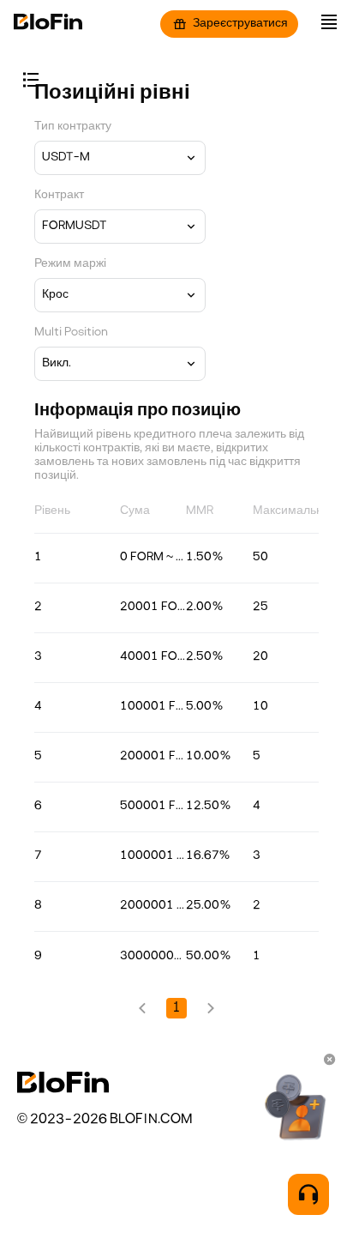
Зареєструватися (240, 23)
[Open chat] (308, 1194)
